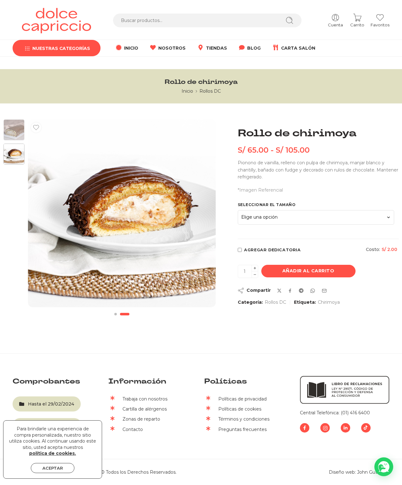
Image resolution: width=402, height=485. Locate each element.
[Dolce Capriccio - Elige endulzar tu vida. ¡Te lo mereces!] (56, 20)
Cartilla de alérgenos (144, 409)
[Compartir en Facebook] (290, 290)
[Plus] (255, 268)
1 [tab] (115, 319)
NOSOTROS (172, 48)
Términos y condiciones (243, 419)
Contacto (132, 429)
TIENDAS (216, 48)
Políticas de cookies (239, 409)
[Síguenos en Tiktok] (366, 428)
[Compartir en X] (279, 290)
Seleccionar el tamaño (267, 204)
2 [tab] (124, 319)
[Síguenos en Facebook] (304, 428)
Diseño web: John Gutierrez (359, 472)
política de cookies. (52, 453)
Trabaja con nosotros (144, 399)
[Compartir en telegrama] (301, 290)
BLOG (254, 48)
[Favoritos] (36, 128)
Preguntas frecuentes (242, 429)
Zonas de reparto (141, 419)
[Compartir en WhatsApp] (312, 290)
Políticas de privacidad (242, 399)
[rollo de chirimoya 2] (122, 213)
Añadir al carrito (308, 271)
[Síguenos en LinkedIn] (345, 428)
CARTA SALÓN (298, 48)
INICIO (131, 48)
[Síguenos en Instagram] (325, 428)
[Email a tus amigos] (324, 290)
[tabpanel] (121, 214)
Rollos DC (210, 91)
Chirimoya (329, 302)
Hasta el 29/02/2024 (51, 404)
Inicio (187, 91)
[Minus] (255, 274)
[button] (383, 466)
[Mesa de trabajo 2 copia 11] (13, 129)
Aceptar (52, 468)
